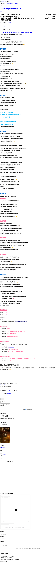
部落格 (4, 26)
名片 (3, 27)
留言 (11, 390)
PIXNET (20, 548)
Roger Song (2, 384)
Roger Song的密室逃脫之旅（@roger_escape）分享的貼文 (15, 527)
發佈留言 (2, 405)
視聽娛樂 (9, 22)
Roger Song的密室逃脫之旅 (10, 9)
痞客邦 (9, 390)
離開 (6, 561)
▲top (1, 396)
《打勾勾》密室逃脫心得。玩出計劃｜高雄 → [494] (17, 32)
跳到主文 (2, 11)
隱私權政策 (34, 548)
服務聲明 (38, 548)
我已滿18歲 (2, 561)
